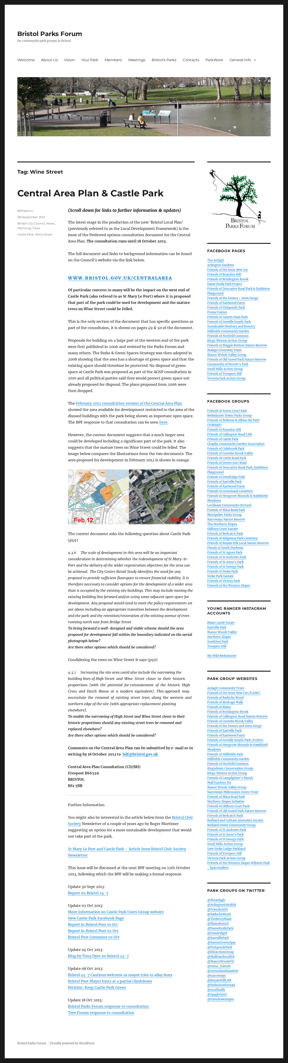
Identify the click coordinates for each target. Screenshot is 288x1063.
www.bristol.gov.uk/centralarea (120, 278)
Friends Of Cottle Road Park (226, 458)
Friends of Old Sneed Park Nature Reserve (236, 359)
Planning (24, 228)
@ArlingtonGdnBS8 (221, 905)
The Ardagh (215, 260)
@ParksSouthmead (221, 985)
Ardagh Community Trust (225, 688)
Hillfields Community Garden (228, 331)
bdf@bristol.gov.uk (140, 754)
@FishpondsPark (219, 947)
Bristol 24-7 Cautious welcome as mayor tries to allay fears (120, 975)
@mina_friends (219, 966)
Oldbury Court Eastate (222, 529)
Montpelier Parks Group (224, 515)
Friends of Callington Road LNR (229, 434)
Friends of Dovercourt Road (227, 463)
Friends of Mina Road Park (226, 510)
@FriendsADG (217, 909)
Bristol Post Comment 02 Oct (94, 937)
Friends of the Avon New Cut (227, 270)
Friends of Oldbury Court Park (228, 806)
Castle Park (25, 234)
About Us (49, 60)
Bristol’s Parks (164, 60)
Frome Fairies (217, 312)
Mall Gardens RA (219, 783)
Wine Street (43, 234)
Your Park (89, 60)
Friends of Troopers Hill (224, 374)
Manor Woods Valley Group (226, 355)
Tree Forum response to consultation (101, 1012)
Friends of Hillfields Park (225, 754)
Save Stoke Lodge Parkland (226, 849)
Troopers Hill (216, 646)
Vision (69, 60)
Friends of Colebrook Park (225, 449)
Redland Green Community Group (231, 825)
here (163, 422)
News (50, 223)
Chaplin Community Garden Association (236, 444)
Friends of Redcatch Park (225, 534)
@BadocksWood (219, 914)
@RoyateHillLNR (219, 980)
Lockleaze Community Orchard (229, 505)
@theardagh (216, 900)
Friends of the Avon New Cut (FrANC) (233, 693)
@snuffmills (216, 990)
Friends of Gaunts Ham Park (227, 317)
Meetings (136, 60)
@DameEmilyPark (220, 928)
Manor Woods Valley (222, 632)
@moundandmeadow (222, 971)
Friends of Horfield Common (228, 336)
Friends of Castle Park (222, 439)
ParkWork (214, 60)
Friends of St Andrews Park (226, 557)
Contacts (191, 60)
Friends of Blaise (219, 707)
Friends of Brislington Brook (227, 279)
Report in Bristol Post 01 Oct (93, 924)
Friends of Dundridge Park (226, 477)
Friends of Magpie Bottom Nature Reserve (237, 345)
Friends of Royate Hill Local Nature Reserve (238, 543)
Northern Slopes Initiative (225, 801)
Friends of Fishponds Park (226, 307)
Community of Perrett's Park (227, 364)
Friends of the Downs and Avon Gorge (234, 726)
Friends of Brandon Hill (224, 274)
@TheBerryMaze (219, 919)
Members (113, 60)
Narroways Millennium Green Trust (232, 792)
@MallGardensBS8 (220, 957)
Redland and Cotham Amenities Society (235, 820)
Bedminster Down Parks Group (229, 415)
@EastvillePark (218, 938)
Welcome (26, 60)
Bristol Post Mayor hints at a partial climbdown (110, 981)
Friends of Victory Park (223, 581)
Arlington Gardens (220, 265)
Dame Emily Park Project (224, 284)
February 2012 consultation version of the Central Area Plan (129, 403)
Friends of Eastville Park (224, 482)
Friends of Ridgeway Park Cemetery (232, 538)
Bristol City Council (31, 223)
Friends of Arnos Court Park (227, 411)
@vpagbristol (217, 994)
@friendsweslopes (220, 999)
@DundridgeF (217, 933)
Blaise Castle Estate (220, 623)
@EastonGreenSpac (221, 942)
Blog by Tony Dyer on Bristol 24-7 (98, 956)
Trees (36, 228)
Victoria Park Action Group (226, 378)
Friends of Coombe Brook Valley (230, 453)
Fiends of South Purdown (225, 548)
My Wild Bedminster (221, 656)
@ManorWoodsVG (220, 961)
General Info (240, 60)
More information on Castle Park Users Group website (116, 912)
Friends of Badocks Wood (225, 698)
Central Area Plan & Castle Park (90, 193)
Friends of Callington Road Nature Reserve (237, 716)
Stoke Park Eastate (220, 576)
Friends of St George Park (225, 567)
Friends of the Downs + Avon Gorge (232, 298)
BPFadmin (25, 211)
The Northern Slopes (222, 524)
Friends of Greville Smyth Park (229, 322)
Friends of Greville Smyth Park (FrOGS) (235, 740)
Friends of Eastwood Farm (226, 303)
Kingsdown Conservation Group (230, 768)
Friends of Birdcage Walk (225, 702)
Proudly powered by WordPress (72, 1043)
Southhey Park (217, 642)
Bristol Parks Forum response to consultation (108, 1006)
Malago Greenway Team (224, 350)
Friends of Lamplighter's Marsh (230, 778)
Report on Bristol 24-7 (88, 893)
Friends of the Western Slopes (228, 586)
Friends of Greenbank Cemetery (230, 491)
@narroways (216, 976)
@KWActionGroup (220, 952)
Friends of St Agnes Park (224, 552)
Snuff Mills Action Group (225, 369)
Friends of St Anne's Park (225, 562)
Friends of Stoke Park (222, 571)
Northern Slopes (219, 637)
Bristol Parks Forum (49, 34)
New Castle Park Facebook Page (96, 918)
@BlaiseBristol (218, 924)
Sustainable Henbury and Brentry (231, 326)
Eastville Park (216, 627)
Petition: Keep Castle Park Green (97, 987)
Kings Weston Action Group (227, 341)
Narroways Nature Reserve (226, 519)
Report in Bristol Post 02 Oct (93, 930)
